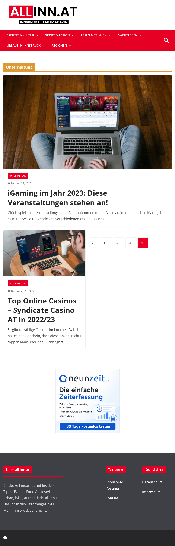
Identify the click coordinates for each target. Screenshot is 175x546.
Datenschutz (152, 482)
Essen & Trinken (94, 35)
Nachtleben (127, 35)
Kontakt (112, 498)
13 (129, 243)
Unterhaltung (17, 175)
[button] (36, 35)
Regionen (59, 45)
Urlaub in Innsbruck (24, 45)
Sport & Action (57, 35)
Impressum (151, 492)
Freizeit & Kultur (20, 35)
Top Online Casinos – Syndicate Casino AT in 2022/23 (42, 310)
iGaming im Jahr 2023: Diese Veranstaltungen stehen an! (58, 197)
